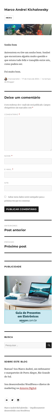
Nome (8, 156)
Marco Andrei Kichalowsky (26, 10)
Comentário (12, 114)
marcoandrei (14, 79)
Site (6, 183)
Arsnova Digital (28, 388)
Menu (9, 18)
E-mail (8, 169)
